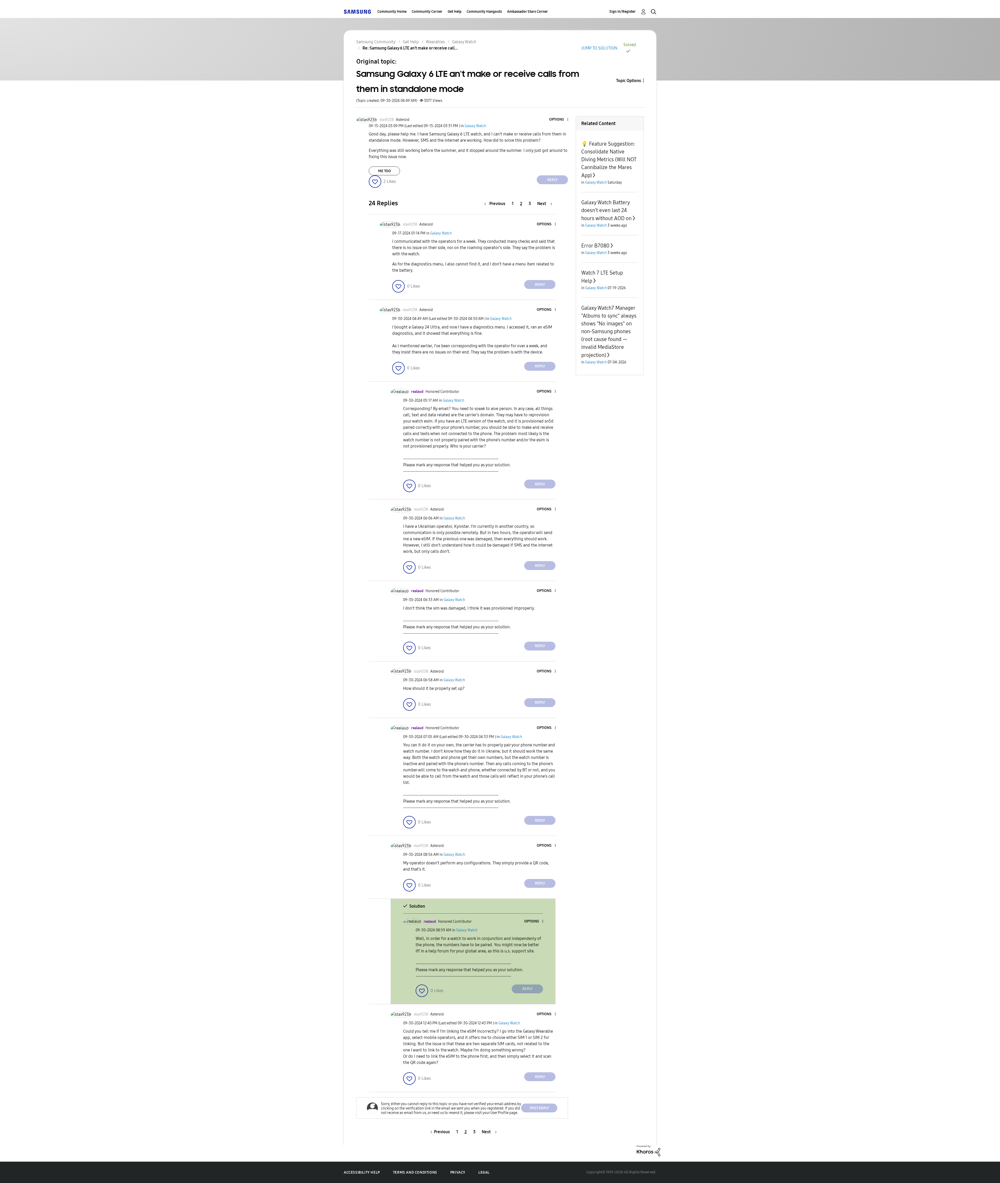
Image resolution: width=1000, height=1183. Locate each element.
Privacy (457, 1172)
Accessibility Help (362, 1172)
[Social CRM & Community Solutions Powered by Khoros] (648, 1150)
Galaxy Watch (464, 41)
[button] (559, 119)
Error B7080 (595, 246)
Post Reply (539, 1108)
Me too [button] (384, 171)
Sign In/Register (622, 11)
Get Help (454, 11)
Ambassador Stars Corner (527, 11)
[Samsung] (357, 11)
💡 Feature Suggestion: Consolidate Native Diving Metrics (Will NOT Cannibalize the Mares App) (608, 159)
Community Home (392, 11)
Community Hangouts (484, 11)
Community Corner (427, 11)
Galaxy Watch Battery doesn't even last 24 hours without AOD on (606, 210)
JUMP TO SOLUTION (599, 48)
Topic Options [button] (628, 80)
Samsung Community (376, 41)
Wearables (435, 41)
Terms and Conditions (415, 1172)
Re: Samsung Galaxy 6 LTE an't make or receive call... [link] (410, 48)
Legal (484, 1172)
